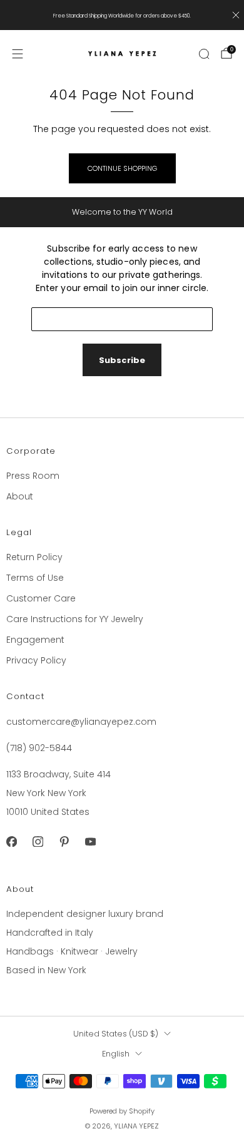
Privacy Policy (36, 660)
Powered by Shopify (122, 1111)
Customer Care (41, 598)
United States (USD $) (115, 1033)
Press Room (32, 475)
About (19, 496)
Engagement (35, 639)
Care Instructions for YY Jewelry (74, 619)
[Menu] (17, 54)
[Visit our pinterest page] (64, 842)
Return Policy (34, 557)
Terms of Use (35, 577)
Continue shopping (122, 168)
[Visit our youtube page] (90, 842)
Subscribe (122, 360)
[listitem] (122, 15)
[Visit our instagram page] (37, 842)
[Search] (204, 54)
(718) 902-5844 (39, 748)
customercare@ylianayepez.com (81, 721)
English (116, 1053)
